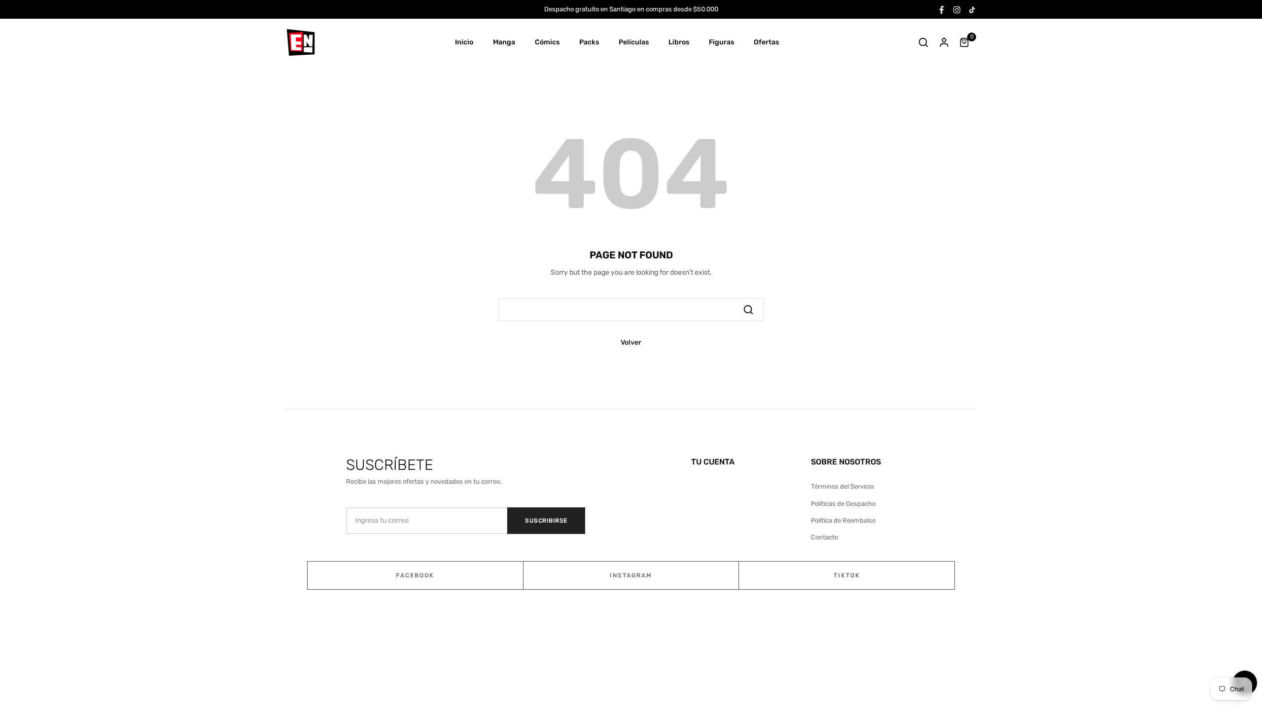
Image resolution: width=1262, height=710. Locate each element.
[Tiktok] (972, 9)
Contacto (824, 537)
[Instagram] (957, 9)
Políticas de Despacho (843, 503)
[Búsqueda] (748, 309)
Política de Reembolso (843, 520)
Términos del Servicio (842, 486)
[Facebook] (942, 9)
